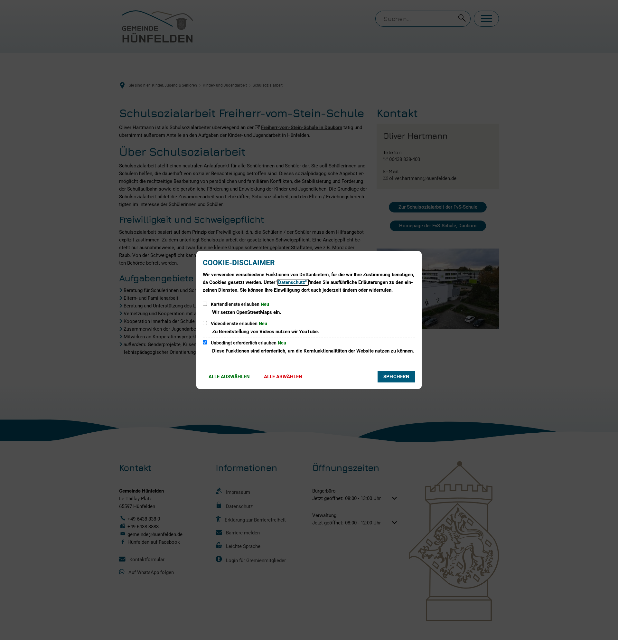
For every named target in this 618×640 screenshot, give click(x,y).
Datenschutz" (293, 282)
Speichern (396, 377)
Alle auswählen (229, 377)
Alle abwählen (283, 377)
